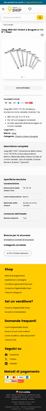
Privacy (27, 402)
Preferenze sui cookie (25, 404)
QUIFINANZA (15, 399)
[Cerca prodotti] (40, 17)
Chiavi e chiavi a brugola (26, 136)
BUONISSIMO (23, 399)
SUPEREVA (31, 399)
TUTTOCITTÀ (25, 397)
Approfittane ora (34, 2)
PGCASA (7, 397)
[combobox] (23, 17)
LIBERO (8, 395)
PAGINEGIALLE (22, 395)
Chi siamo (14, 402)
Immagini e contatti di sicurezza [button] (19, 240)
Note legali (21, 402)
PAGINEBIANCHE (16, 397)
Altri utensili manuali (17, 253)
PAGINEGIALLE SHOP (33, 395)
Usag (14, 133)
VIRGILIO (14, 395)
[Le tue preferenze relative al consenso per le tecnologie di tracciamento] (42, 407)
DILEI (31, 397)
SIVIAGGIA (37, 397)
